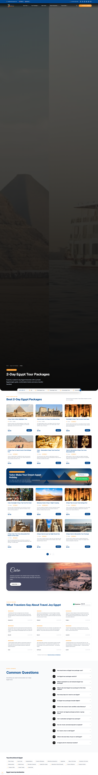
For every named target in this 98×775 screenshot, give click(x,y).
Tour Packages (34, 5)
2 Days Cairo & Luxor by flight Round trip (48, 534)
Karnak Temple (20, 767)
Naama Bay (62, 761)
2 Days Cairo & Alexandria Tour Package (77, 534)
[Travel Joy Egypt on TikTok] (89, 1)
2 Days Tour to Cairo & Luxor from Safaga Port (19, 451)
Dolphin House (20, 764)
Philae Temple (10, 761)
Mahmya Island (10, 764)
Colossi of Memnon (70, 764)
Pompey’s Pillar (11, 767)
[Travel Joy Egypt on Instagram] (85, 1)
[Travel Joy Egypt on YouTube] (91, 1)
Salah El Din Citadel (43, 764)
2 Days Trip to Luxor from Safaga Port (76, 503)
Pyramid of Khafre (81, 764)
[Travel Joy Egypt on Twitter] (82, 1)
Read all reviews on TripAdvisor (54, 654)
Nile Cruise (44, 5)
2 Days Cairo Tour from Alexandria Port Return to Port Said (19, 534)
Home (7, 365)
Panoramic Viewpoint (31, 764)
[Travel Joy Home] (10, 5)
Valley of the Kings (72, 761)
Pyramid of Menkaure (39, 761)
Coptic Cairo (19, 761)
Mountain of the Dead (83, 761)
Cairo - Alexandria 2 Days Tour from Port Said (48, 451)
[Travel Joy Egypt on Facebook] (80, 1)
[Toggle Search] (77, 5)
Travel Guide (64, 5)
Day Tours (25, 5)
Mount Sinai (30, 767)
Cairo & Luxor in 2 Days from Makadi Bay (48, 419)
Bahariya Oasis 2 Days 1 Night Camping (48, 503)
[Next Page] (53, 554)
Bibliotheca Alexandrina (52, 761)
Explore (29, 430)
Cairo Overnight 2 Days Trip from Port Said (19, 503)
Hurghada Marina (28, 761)
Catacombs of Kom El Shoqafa (56, 764)
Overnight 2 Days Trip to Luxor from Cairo (77, 419)
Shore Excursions (53, 5)
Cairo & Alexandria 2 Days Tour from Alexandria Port (76, 451)
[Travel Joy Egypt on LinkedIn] (87, 1)
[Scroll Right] (80, 390)
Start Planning (81, 475)
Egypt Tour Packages (14, 365)
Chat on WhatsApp (83, 478)
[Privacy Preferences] (2, 772)
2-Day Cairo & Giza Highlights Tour (17, 419)
